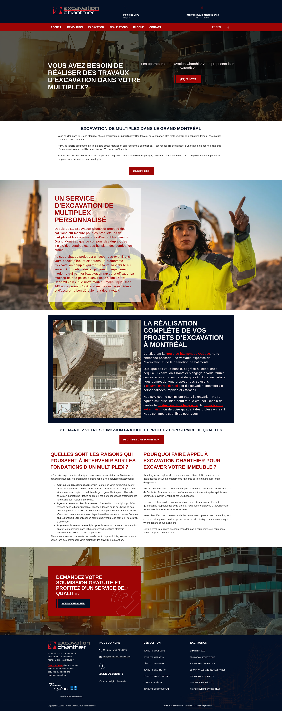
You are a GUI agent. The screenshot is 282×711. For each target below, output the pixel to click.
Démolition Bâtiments (154, 670)
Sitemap (208, 706)
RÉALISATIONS (119, 27)
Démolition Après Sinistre (157, 676)
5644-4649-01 (77, 696)
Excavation (96, 27)
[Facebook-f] (228, 27)
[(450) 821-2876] (125, 7)
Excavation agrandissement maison (208, 670)
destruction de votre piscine (178, 405)
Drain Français (197, 651)
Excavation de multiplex (202, 676)
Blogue (138, 27)
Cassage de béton (153, 683)
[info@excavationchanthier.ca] (202, 7)
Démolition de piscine (154, 651)
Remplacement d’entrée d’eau (205, 689)
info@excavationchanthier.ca (202, 14)
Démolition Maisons (154, 657)
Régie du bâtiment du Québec (188, 353)
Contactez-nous (55, 665)
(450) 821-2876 (131, 14)
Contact (155, 27)
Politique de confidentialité (174, 706)
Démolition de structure (156, 689)
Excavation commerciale (202, 664)
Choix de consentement (194, 706)
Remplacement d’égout (201, 683)
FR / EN (216, 27)
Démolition (75, 27)
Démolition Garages (154, 664)
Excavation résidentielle (202, 657)
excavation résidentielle (163, 385)
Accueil (56, 27)
